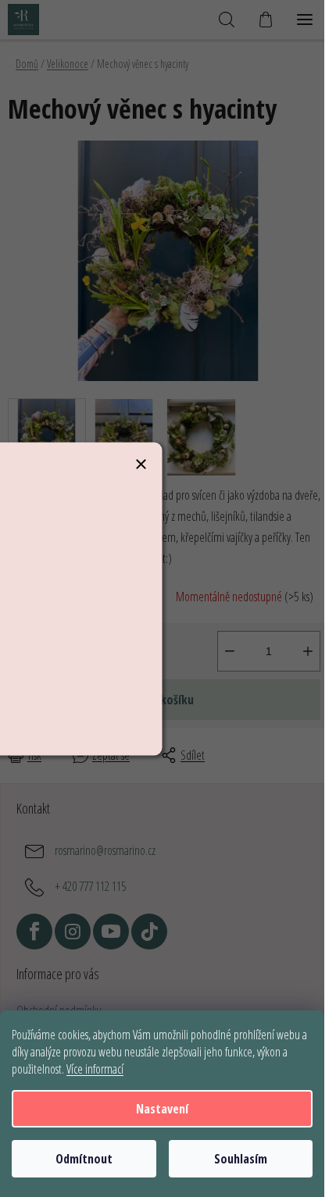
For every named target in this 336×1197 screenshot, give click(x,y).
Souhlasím (240, 1158)
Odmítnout (84, 1158)
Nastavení (162, 1108)
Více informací (94, 1069)
